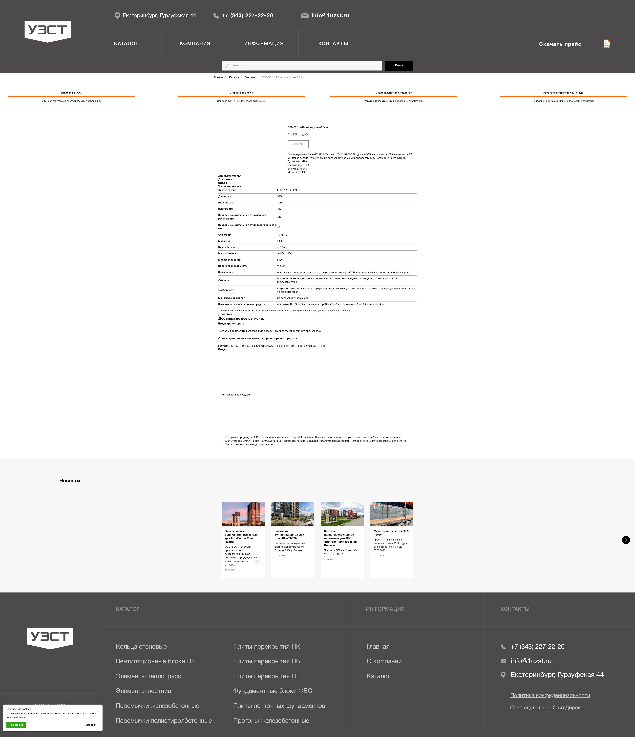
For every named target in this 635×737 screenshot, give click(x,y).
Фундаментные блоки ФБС (272, 691)
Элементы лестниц (143, 691)
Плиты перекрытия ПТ (266, 677)
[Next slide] (626, 540)
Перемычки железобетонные (157, 706)
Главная (218, 77)
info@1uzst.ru (330, 15)
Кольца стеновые (141, 647)
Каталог (234, 77)
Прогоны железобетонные (271, 721)
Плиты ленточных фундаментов (279, 706)
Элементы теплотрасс (148, 677)
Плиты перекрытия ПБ (266, 662)
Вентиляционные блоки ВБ (156, 662)
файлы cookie (31, 713)
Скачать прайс (560, 44)
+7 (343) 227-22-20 (247, 15)
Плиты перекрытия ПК (266, 647)
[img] (216, 16)
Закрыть (250, 77)
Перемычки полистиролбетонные (164, 721)
